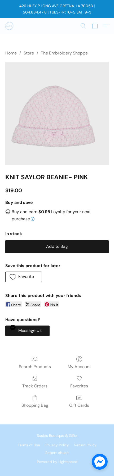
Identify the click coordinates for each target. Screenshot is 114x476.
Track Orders (34, 386)
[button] (9, 26)
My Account (79, 366)
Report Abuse (57, 452)
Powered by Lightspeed (57, 461)
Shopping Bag (34, 405)
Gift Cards (79, 405)
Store (29, 53)
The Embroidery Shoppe (64, 53)
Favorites (79, 386)
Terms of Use (29, 445)
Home (11, 53)
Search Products (35, 366)
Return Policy (85, 445)
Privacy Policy (57, 445)
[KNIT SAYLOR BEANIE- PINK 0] (57, 113)
